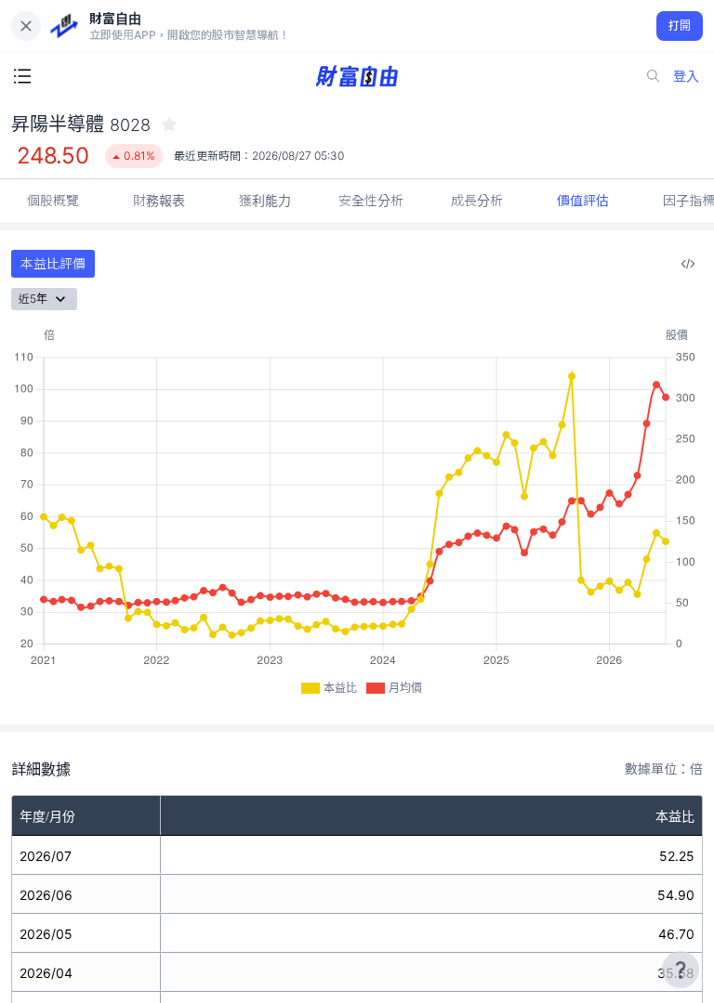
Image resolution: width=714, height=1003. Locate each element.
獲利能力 (265, 200)
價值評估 (583, 200)
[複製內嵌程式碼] (688, 264)
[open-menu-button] (22, 76)
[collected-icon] (169, 124)
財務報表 (159, 200)
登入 (686, 76)
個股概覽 (53, 200)
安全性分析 (370, 200)
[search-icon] (653, 76)
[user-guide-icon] (680, 969)
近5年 (33, 299)
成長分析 (477, 200)
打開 (680, 26)
